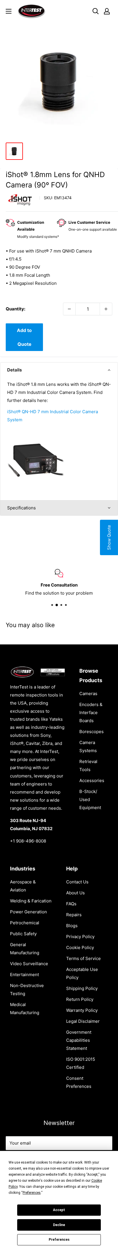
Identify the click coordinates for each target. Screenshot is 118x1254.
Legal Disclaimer (83, 1021)
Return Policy (79, 999)
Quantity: (15, 309)
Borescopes (91, 731)
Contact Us (77, 882)
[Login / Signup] (107, 11)
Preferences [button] (32, 1193)
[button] (59, 370)
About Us (75, 893)
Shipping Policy (82, 988)
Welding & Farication (31, 901)
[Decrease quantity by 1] (69, 309)
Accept (59, 1210)
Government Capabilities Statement (78, 1040)
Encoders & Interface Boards (91, 712)
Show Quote (109, 537)
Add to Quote (24, 337)
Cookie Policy (80, 947)
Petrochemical (24, 922)
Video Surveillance (29, 963)
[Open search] (96, 11)
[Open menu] (8, 11)
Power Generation (28, 912)
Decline (59, 1225)
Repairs (74, 914)
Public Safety (23, 933)
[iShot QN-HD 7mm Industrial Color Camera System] (35, 431)
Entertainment (24, 974)
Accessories (91, 780)
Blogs (72, 925)
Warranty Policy (82, 1010)
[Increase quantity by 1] (106, 309)
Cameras (88, 693)
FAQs (71, 903)
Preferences (59, 1240)
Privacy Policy (80, 936)
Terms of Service (83, 958)
